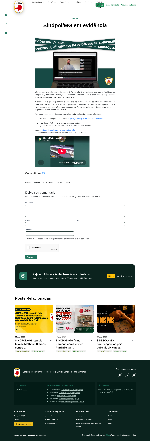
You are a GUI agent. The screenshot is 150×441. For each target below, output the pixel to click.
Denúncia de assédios (84, 420)
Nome (27, 220)
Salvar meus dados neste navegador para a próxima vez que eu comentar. (58, 239)
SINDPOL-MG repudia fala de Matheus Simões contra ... (30, 344)
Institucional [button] (37, 2)
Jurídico (78, 2)
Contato (16, 420)
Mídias (110, 423)
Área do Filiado (112, 5)
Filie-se (111, 276)
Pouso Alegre (50, 423)
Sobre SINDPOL (19, 416)
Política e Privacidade (37, 436)
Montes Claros (50, 420)
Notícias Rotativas (22, 351)
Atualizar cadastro (128, 5)
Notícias (110, 416)
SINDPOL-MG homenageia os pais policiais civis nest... (109, 344)
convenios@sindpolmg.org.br (69, 393)
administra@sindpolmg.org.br (72, 390)
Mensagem (29, 203)
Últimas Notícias (38, 351)
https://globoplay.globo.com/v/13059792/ (85, 118)
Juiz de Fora (49, 416)
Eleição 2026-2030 (100, 5)
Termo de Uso (20, 436)
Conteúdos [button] (64, 2)
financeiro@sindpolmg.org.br (69, 399)
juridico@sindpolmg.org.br (66, 396)
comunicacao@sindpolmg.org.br (72, 402)
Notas (110, 420)
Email (78, 220)
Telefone (28, 229)
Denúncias (89, 2)
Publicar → (31, 257)
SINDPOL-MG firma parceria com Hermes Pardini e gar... (69, 344)
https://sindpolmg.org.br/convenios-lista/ (59, 130)
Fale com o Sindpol (24, 424)
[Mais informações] (50, 340)
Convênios (52, 2)
